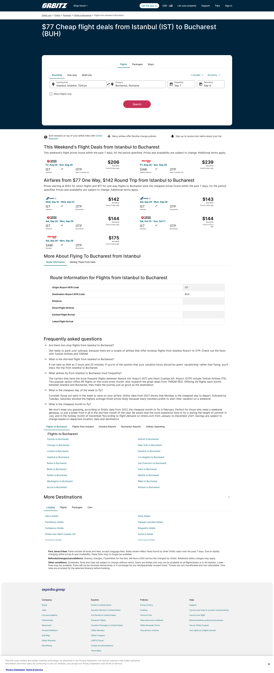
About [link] (44, 605)
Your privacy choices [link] (149, 630)
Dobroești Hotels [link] (146, 540)
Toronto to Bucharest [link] (58, 439)
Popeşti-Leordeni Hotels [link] (150, 522)
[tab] (124, 64)
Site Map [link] (46, 635)
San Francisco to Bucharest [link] (152, 463)
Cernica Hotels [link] (145, 534)
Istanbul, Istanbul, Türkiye (71, 85)
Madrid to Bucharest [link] (148, 475)
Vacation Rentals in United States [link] (106, 610)
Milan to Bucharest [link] (147, 481)
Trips (217, 5)
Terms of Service (34, 669)
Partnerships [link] (47, 620)
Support (205, 5)
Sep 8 (207, 85)
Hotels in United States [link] (101, 605)
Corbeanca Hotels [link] (54, 528)
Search (137, 104)
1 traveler (195, 75)
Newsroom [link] (46, 625)
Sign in (228, 5)
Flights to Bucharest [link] (82, 15)
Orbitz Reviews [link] (97, 630)
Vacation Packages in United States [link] (107, 625)
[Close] (268, 664)
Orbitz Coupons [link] (98, 635)
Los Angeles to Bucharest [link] (151, 457)
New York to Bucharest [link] (150, 445)
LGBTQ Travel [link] (97, 640)
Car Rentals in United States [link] (103, 615)
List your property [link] (49, 615)
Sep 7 (177, 85)
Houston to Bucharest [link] (149, 451)
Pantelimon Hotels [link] (54, 522)
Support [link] (192, 605)
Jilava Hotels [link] (51, 516)
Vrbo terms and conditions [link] (151, 620)
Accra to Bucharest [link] (57, 487)
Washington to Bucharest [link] (60, 481)
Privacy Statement (15, 669)
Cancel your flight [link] (197, 615)
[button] (137, 496)
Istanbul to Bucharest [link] (58, 457)
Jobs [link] (44, 610)
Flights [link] (57, 15)
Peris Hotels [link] (144, 516)
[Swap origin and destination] (108, 84)
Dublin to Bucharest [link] (57, 475)
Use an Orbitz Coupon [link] (199, 625)
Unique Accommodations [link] (102, 645)
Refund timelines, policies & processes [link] (206, 620)
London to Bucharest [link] (57, 451)
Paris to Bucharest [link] (147, 469)
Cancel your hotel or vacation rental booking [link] (209, 610)
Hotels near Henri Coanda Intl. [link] (60, 534)
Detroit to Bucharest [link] (148, 439)
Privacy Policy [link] (146, 605)
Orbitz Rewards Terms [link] (150, 625)
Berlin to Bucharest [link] (56, 469)
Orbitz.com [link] (47, 15)
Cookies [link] (143, 610)
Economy (212, 75)
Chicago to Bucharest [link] (58, 445)
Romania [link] (67, 15)
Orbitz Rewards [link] (48, 640)
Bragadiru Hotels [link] (146, 528)
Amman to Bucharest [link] (149, 487)
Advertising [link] (47, 645)
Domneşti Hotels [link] (53, 540)
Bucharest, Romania (127, 85)
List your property (187, 5)
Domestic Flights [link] (98, 620)
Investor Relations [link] (50, 630)
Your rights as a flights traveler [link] (202, 630)
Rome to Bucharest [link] (57, 463)
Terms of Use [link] (146, 615)
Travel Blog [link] (96, 650)
